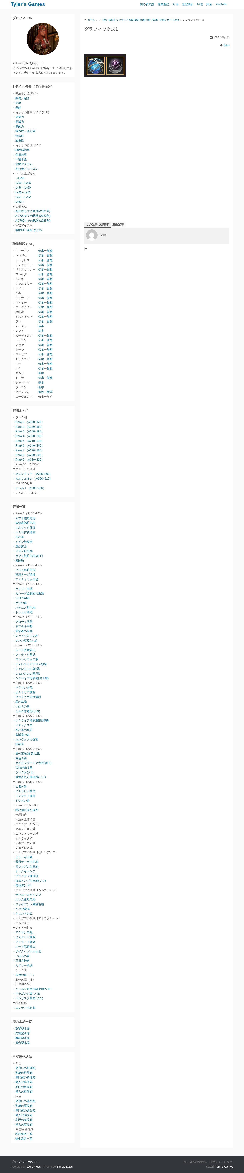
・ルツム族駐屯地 (24, 899)
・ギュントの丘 (23, 913)
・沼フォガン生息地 (25, 866)
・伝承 (17, 102)
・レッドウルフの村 (25, 635)
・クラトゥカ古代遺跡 (27, 696)
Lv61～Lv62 (23, 197)
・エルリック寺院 (24, 527)
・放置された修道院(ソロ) (29, 777)
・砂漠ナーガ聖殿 (24, 574)
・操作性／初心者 (24, 131)
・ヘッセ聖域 (21, 908)
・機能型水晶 (21, 1037)
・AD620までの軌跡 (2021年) (31, 211)
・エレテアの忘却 (24, 1007)
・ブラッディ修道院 (25, 875)
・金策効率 (20, 154)
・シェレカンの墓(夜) (26, 673)
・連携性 (18, 140)
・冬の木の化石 (23, 729)
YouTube (221, 4)
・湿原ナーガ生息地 (25, 861)
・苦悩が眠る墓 (23, 767)
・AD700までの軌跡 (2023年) (31, 215)
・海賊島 (18, 560)
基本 (41, 326)
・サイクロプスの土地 (27, 951)
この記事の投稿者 (97, 224)
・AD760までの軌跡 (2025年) (31, 220)
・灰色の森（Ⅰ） (24, 974)
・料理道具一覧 (23, 1133)
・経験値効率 (21, 149)
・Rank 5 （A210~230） (28, 440)
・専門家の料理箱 (24, 1077)
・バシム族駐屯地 (24, 569)
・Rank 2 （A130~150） (28, 426)
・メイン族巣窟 (23, 541)
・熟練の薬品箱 (23, 1105)
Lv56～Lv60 (23, 187)
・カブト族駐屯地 (24, 518)
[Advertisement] (156, 124)
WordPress (34, 1166)
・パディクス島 (23, 725)
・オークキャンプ (24, 871)
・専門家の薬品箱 (24, 1110)
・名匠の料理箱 (23, 1086)
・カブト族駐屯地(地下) (28, 555)
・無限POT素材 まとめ (27, 230)
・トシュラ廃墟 (23, 612)
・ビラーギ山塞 (23, 857)
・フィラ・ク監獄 (24, 654)
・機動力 (18, 126)
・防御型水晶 (21, 1033)
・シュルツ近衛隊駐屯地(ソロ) (32, 988)
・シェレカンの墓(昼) (26, 668)
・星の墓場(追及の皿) (26, 753)
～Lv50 (19, 178)
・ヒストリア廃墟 (24, 692)
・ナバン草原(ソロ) (25, 640)
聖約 (41, 391)
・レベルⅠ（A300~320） (29, 488)
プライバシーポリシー (25, 1161)
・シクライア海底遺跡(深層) (31, 720)
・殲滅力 (18, 121)
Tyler (226, 45)
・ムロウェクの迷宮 (25, 739)
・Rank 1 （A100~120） (28, 422)
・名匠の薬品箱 (23, 1119)
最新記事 (118, 224)
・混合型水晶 (21, 1042)
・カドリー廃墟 (23, 588)
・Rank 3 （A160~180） (28, 431)
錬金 (209, 4)
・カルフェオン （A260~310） (32, 478)
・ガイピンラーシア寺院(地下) (32, 762)
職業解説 (163, 4)
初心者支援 (147, 4)
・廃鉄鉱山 (20, 546)
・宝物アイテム (23, 164)
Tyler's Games (28, 4)
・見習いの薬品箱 (24, 1101)
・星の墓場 (20, 701)
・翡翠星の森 (21, 734)
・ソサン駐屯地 (23, 551)
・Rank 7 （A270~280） (28, 450)
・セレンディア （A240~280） (32, 473)
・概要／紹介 (21, 98)
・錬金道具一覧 (23, 1138)
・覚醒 (17, 107)
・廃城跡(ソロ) (22, 885)
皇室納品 (187, 4)
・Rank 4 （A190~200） (28, 436)
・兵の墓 (18, 536)
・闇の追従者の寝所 (25, 810)
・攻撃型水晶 (21, 1028)
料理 (200, 4)
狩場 (175, 4)
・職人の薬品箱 (23, 1115)
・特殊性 (18, 135)
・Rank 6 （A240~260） (28, 445)
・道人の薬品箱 (23, 1124)
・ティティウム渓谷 (25, 579)
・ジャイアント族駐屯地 (28, 904)
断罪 (50, 391)
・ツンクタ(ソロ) (23, 772)
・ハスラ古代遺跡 (24, 532)
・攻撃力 (18, 116)
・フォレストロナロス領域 (30, 664)
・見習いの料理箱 (24, 1068)
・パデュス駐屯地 (24, 607)
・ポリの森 (20, 602)
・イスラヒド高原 (24, 791)
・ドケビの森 (21, 800)
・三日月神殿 (21, 598)
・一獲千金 (20, 159)
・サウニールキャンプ (27, 894)
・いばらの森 (21, 706)
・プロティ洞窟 (23, 621)
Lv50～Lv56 (23, 182)
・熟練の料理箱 (23, 1072)
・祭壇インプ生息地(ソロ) (29, 880)
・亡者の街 (20, 786)
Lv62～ (19, 201)
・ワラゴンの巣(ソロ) (26, 993)
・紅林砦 (18, 744)
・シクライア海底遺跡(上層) (31, 678)
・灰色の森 (20, 758)
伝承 (41, 250)
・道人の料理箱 (23, 1091)
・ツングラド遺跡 (24, 795)
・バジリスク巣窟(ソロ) (28, 998)
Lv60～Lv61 (23, 192)
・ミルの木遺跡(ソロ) (26, 711)
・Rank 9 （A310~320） (28, 459)
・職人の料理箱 (23, 1082)
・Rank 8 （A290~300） (28, 455)
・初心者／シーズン (25, 168)
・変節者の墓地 (23, 631)
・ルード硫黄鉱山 (24, 650)
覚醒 (50, 250)
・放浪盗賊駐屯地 (24, 522)
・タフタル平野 (23, 626)
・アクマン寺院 (23, 687)
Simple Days (64, 1166)
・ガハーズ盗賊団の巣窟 (28, 593)
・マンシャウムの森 (25, 659)
